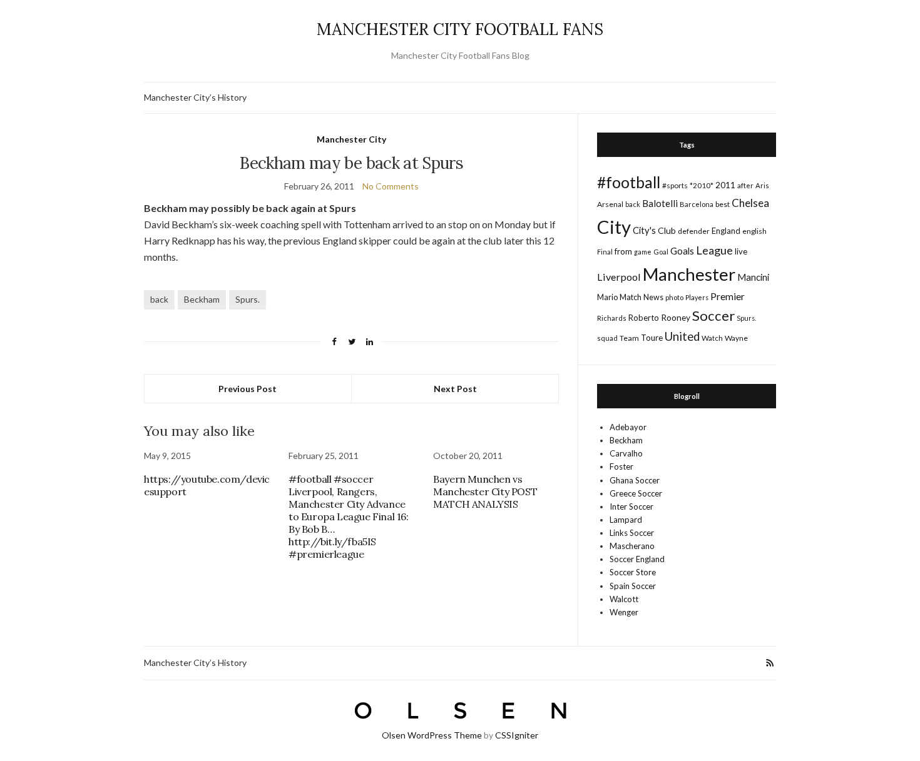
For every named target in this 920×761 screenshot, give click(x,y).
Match (630, 297)
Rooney (675, 317)
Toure (652, 338)
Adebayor (628, 427)
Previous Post (247, 388)
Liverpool (619, 277)
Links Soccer (632, 533)
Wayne (736, 338)
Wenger (624, 612)
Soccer (713, 315)
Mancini (753, 277)
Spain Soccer (633, 586)
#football (628, 182)
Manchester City (351, 139)
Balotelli (660, 203)
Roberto (643, 318)
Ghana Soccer (635, 480)
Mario (607, 297)
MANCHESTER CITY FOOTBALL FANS (460, 29)
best (722, 204)
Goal (660, 252)
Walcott (624, 599)
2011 (725, 184)
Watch (712, 338)
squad (607, 338)
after (745, 185)
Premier (727, 296)
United (682, 336)
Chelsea (750, 202)
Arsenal (610, 204)
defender (694, 231)
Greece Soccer (636, 493)
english (754, 231)
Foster (621, 466)
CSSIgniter (516, 735)
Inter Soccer (631, 506)
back (159, 299)
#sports (675, 185)
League (714, 250)
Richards (611, 318)
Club (667, 230)
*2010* (701, 185)
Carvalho (626, 453)
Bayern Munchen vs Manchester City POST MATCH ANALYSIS (485, 491)
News (653, 297)
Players (696, 297)
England (726, 231)
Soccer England (637, 559)
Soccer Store (633, 572)
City (614, 227)
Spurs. (247, 299)
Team (629, 338)
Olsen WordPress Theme (432, 735)
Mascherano (632, 546)
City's (644, 230)
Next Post (455, 388)
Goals (682, 250)
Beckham (202, 299)
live (741, 251)
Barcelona (696, 204)
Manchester (689, 274)
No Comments (390, 186)
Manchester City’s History (195, 97)
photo (674, 297)
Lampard (626, 520)
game (643, 252)
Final (605, 252)
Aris (762, 185)
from (623, 251)
